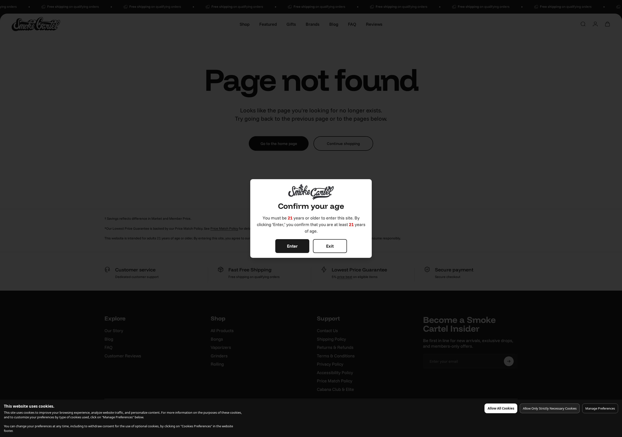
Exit (330, 246)
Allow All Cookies (501, 408)
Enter (292, 246)
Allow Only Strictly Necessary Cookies (550, 408)
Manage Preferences (600, 408)
